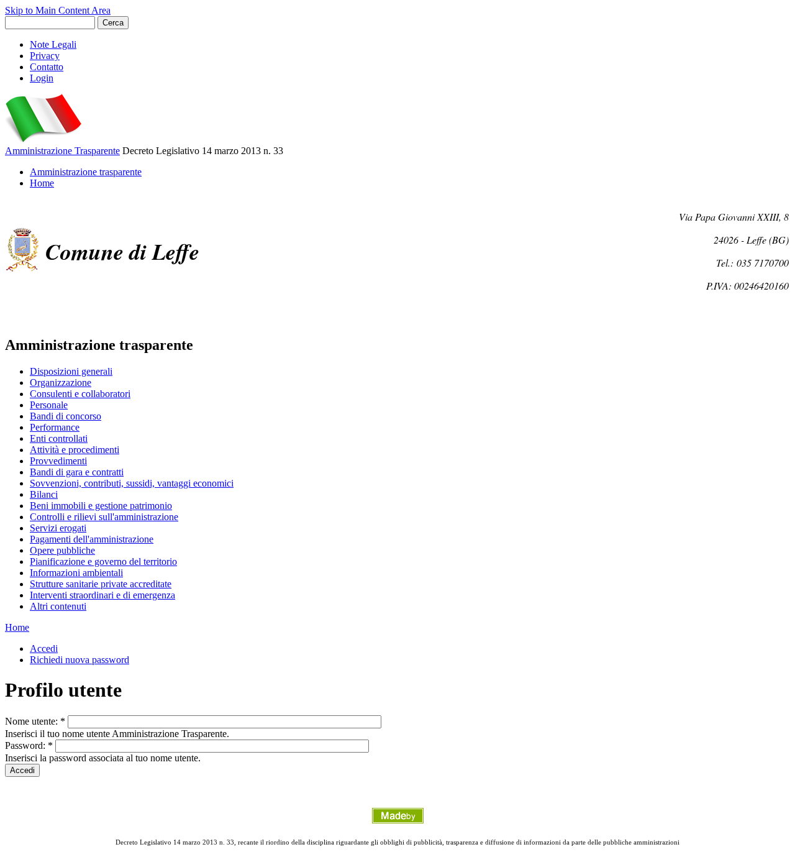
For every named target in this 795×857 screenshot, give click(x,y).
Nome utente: (35, 721)
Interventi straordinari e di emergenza (102, 595)
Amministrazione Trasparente (62, 150)
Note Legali (53, 44)
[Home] (43, 139)
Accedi (44, 648)
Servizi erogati (58, 528)
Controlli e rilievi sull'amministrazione (104, 516)
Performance (55, 427)
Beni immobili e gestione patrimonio (101, 505)
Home (42, 183)
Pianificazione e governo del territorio (103, 561)
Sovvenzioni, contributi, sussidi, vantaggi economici (132, 483)
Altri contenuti (58, 606)
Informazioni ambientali (76, 572)
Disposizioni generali (71, 371)
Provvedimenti (58, 461)
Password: (29, 745)
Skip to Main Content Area (58, 10)
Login (41, 78)
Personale (49, 405)
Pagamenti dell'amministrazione (91, 539)
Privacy (45, 55)
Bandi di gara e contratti (77, 472)
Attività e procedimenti (74, 449)
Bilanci (44, 494)
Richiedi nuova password (79, 659)
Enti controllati (59, 438)
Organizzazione (60, 382)
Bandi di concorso (65, 416)
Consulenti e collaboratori (80, 393)
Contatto (46, 67)
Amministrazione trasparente (86, 172)
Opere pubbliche (62, 550)
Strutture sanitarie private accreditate (100, 584)
